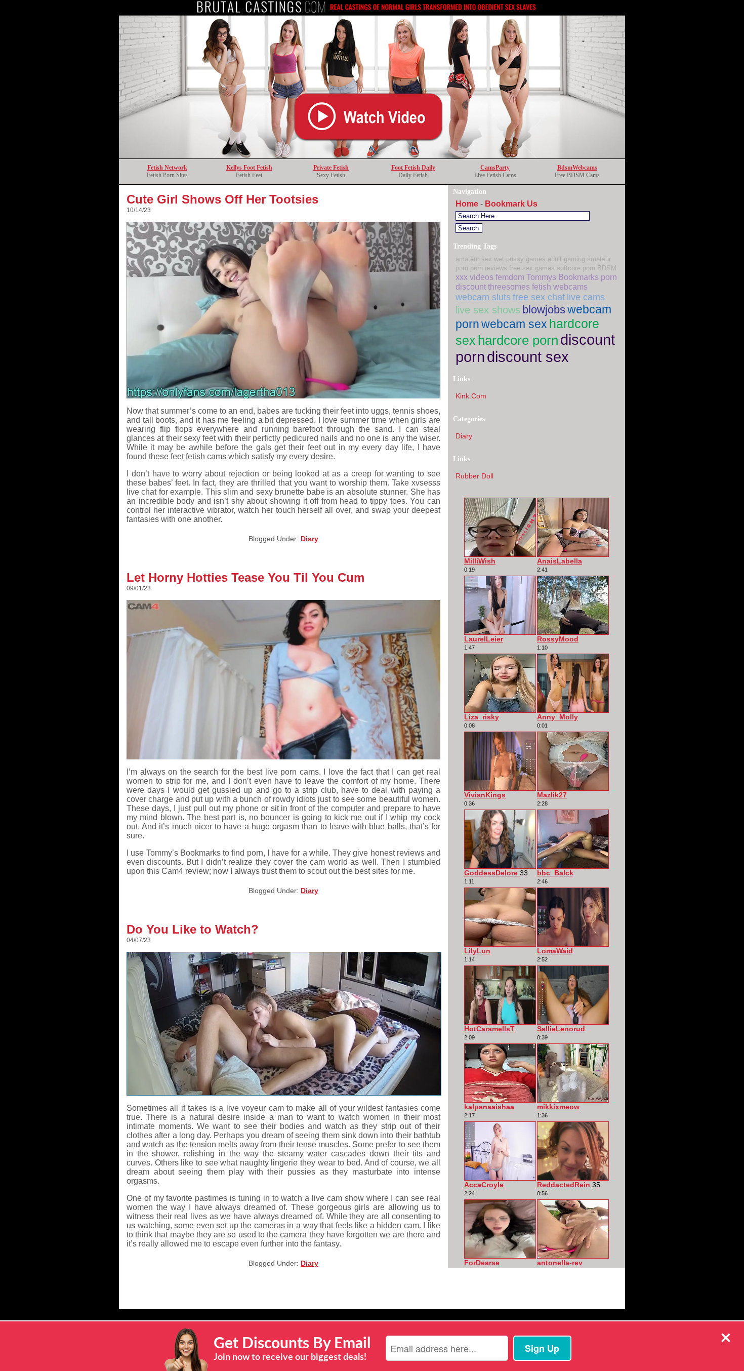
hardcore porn (518, 340)
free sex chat (539, 297)
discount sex (528, 356)
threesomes (509, 286)
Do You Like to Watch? (193, 929)
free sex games (532, 268)
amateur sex (474, 259)
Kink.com (471, 396)
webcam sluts (483, 297)
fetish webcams (560, 286)
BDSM (606, 268)
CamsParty (495, 167)
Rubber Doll (474, 476)
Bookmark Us (511, 203)
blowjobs (543, 309)
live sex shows (488, 309)
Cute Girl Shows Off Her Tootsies (222, 199)
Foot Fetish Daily (413, 167)
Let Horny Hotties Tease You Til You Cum (245, 577)
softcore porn (576, 268)
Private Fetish (331, 167)
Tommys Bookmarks (562, 276)
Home (467, 203)
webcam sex (514, 324)
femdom (509, 276)
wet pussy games (520, 259)
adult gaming (566, 259)
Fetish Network (167, 167)
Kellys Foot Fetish (249, 167)
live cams (586, 297)
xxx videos (474, 276)
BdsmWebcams (577, 167)
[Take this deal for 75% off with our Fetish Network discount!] (372, 155)
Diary (309, 539)
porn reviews (488, 268)
